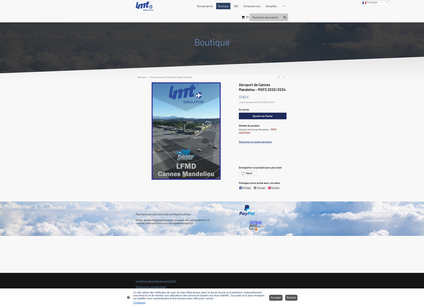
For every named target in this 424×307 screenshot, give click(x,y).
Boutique (141, 77)
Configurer (139, 302)
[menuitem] (279, 77)
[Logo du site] (144, 6)
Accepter (276, 297)
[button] (248, 173)
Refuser (291, 297)
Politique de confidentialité (151, 286)
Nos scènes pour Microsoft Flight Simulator (171, 77)
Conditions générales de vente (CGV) (156, 281)
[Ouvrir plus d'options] (283, 6)
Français (371, 2)
